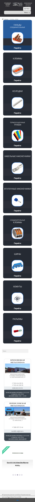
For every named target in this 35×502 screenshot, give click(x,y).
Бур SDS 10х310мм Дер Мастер (17, 462)
